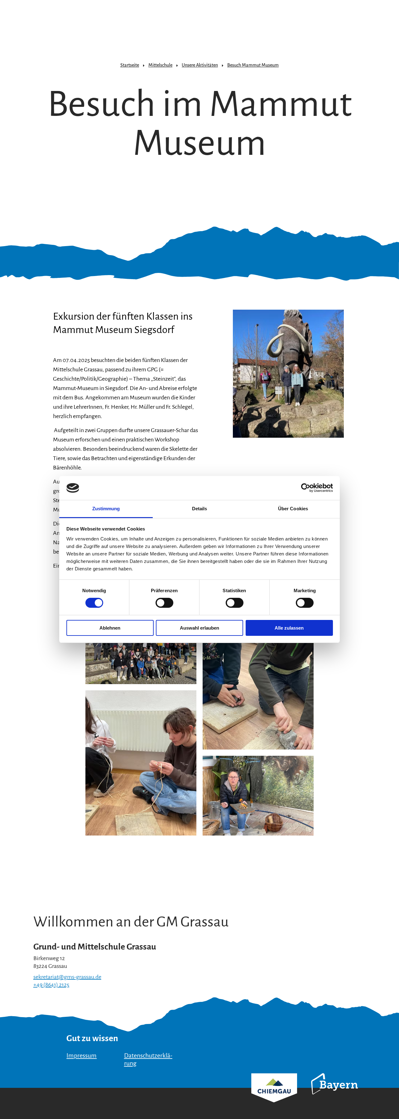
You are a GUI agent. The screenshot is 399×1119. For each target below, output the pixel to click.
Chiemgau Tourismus (274, 1096)
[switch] (164, 603)
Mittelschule (160, 65)
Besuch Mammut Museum (253, 65)
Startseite (129, 65)
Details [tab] (199, 508)
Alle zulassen (289, 628)
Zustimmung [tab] (106, 508)
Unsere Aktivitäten (200, 65)
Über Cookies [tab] (293, 508)
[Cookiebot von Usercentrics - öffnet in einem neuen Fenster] (305, 488)
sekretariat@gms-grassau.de (67, 977)
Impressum (81, 1055)
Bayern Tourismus (334, 1092)
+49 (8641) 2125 (51, 985)
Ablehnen (109, 628)
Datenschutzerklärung (148, 1059)
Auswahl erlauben (199, 628)
